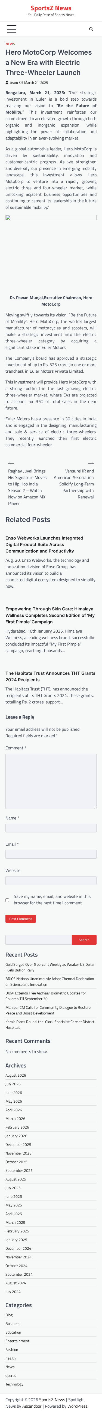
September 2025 (19, 1170)
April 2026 (13, 1110)
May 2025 (13, 1205)
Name (12, 818)
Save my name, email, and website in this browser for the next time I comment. (52, 899)
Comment (15, 748)
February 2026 (17, 1127)
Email (12, 844)
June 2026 (13, 1092)
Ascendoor (32, 1406)
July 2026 (13, 1084)
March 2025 (15, 1222)
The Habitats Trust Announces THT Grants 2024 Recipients (50, 676)
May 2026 (13, 1101)
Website (12, 870)
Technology (14, 1384)
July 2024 (13, 1291)
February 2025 (17, 1231)
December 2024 (18, 1248)
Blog (9, 1315)
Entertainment (17, 1341)
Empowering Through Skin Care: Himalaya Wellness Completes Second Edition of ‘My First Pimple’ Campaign (50, 615)
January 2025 (16, 1239)
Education (13, 1332)
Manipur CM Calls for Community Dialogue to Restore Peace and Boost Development (48, 1010)
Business (12, 1323)
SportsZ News (51, 8)
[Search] (91, 29)
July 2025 (13, 1188)
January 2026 (16, 1136)
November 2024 (18, 1257)
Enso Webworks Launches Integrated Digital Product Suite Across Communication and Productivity (44, 544)
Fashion (11, 1349)
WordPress (77, 1406)
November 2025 (18, 1153)
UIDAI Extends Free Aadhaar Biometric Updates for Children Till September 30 (45, 995)
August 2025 (15, 1179)
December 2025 (18, 1144)
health (10, 1358)
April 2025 (13, 1213)
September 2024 (19, 1274)
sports (10, 1375)
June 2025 (13, 1196)
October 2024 (16, 1265)
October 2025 (16, 1162)
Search (84, 940)
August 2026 (15, 1075)
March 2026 (15, 1118)
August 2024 (15, 1283)
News (10, 44)
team (14, 82)
